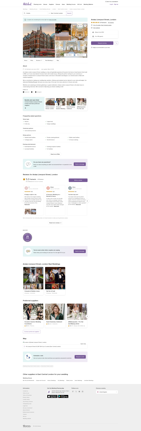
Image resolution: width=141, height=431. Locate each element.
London (54, 9)
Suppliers (51, 4)
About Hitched (26, 410)
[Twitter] (76, 391)
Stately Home (69, 380)
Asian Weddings (78, 380)
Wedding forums (71, 4)
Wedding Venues (34, 9)
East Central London (63, 9)
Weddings (25, 9)
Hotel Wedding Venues (45, 9)
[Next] (87, 201)
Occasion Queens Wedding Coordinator (32, 323)
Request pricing (102, 43)
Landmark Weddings (88, 380)
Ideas (63, 4)
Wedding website (27, 418)
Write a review (78, 180)
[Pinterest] (79, 391)
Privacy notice (26, 397)
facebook (26, 92)
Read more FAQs (55, 154)
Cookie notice (26, 399)
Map (58, 60)
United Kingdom (103, 392)
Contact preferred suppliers (31, 331)
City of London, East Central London (102, 25)
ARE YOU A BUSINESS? (112, 1)
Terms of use (26, 393)
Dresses (58, 4)
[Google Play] (63, 397)
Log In (111, 4)
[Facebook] (73, 391)
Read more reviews (54, 223)
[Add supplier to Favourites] (85, 26)
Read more (27, 204)
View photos (81, 55)
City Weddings (61, 380)
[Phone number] (116, 43)
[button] (55, 104)
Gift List (79, 4)
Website (88, 4)
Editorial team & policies (28, 412)
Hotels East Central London (47, 366)
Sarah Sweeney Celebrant (54, 322)
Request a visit (80, 357)
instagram (39, 92)
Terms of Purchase (27, 395)
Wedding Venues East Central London (31, 366)
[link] (33, 281)
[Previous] (23, 201)
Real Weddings (49, 60)
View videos (69, 55)
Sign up (116, 4)
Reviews (39, 60)
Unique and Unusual (40, 380)
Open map (83, 344)
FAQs (31, 60)
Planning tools (37, 4)
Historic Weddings (51, 380)
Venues (45, 4)
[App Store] (52, 397)
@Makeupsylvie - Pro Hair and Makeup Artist (75, 323)
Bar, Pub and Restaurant (28, 380)
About (25, 60)
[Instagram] (82, 391)
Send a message (79, 164)
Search (69, 13)
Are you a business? (27, 408)
